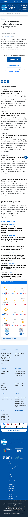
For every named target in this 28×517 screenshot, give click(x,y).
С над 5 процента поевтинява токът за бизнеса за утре (11, 92)
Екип (9, 492)
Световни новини (19, 353)
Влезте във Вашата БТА (14, 65)
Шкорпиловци (11, 480)
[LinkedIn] (24, 424)
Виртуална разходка (13, 466)
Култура (3, 383)
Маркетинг (11, 486)
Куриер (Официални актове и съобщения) (6, 361)
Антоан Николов (5, 31)
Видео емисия (4, 414)
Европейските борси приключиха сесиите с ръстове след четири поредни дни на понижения (12, 248)
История (10, 472)
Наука (2, 385)
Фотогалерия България (20, 397)
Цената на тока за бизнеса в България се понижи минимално (12, 202)
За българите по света (6, 399)
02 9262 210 (15, 430)
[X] (20, 424)
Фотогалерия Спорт (20, 403)
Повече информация (18, 513)
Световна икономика (20, 371)
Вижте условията (14, 71)
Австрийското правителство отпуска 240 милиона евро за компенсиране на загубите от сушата (11, 229)
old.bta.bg (10, 498)
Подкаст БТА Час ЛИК (6, 419)
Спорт (16, 380)
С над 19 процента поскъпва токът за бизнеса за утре (13, 158)
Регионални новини (5, 355)
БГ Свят (3, 393)
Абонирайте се (14, 59)
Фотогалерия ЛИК (19, 401)
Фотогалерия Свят (19, 399)
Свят (16, 350)
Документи (11, 474)
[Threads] (12, 424)
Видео (3, 410)
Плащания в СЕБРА (12, 496)
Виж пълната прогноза (9, 338)
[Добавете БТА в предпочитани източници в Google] (23, 427)
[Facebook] (4, 424)
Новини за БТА (11, 468)
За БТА (10, 464)
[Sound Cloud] (17, 427)
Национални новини (6, 353)
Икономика (10, 19)
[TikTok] (5, 427)
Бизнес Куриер (18, 375)
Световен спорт (19, 383)
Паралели (17, 355)
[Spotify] (11, 427)
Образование (4, 387)
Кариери (10, 476)
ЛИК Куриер (4, 389)
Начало (3, 19)
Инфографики (19, 410)
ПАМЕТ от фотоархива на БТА (21, 406)
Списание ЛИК (11, 490)
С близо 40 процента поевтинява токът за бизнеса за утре (13, 114)
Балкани (3, 368)
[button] (14, 1)
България (3, 350)
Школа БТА (11, 478)
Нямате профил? (23, 9)
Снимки (17, 393)
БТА (9, 461)
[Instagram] (8, 424)
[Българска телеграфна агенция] (4, 442)
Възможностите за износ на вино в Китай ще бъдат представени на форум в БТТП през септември (13, 267)
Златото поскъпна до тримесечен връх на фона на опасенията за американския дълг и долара (13, 239)
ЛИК (2, 380)
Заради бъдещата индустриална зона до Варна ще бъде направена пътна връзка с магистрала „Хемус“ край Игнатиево (13, 257)
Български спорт (19, 385)
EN (17, 1)
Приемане (7, 513)
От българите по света (7, 397)
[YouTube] (16, 424)
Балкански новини (5, 371)
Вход (24, 7)
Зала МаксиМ (11, 488)
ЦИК (2, 364)
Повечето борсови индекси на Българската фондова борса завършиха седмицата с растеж (12, 276)
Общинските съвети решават (6, 358)
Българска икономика (20, 373)
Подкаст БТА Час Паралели (5, 417)
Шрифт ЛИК (11, 484)
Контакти (11, 494)
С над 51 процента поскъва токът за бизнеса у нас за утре (14, 180)
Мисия (10, 470)
